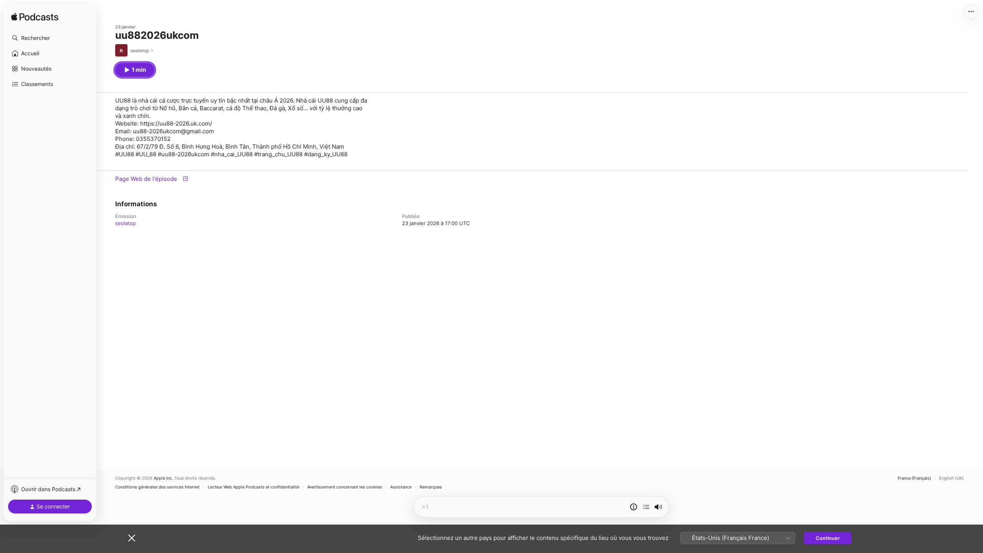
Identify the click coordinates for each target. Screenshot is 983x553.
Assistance (401, 487)
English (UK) (951, 478)
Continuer (828, 538)
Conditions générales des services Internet (157, 487)
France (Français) (914, 478)
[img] (34, 17)
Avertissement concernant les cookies (344, 487)
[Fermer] (131, 538)
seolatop (125, 223)
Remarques (431, 487)
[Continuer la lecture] (646, 507)
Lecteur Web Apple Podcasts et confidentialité (253, 487)
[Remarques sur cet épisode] (633, 507)
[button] (49, 38)
